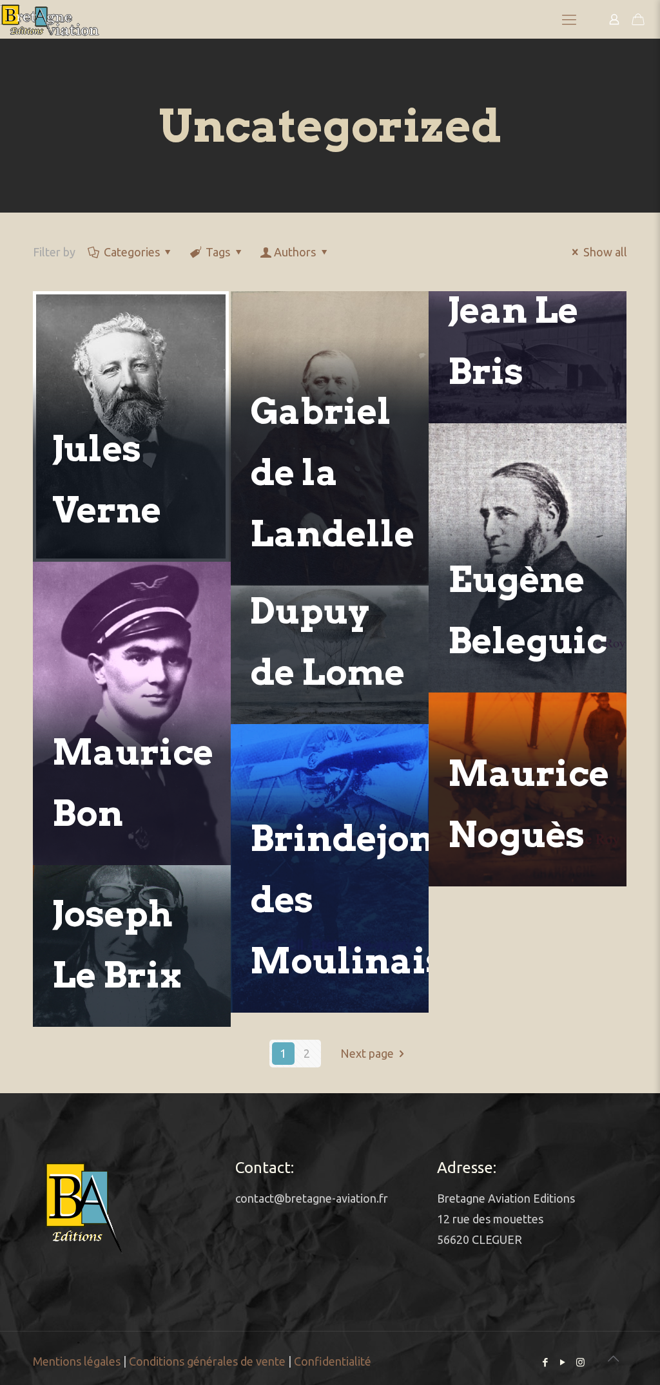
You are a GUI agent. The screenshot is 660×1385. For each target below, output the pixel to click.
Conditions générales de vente (207, 1361)
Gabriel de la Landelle (332, 472)
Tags (218, 251)
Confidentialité (332, 1361)
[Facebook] (545, 1362)
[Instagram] (580, 1362)
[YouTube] (563, 1362)
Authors (295, 251)
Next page (367, 1053)
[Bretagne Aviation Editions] (50, 19)
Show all (604, 251)
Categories (132, 251)
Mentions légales (77, 1361)
